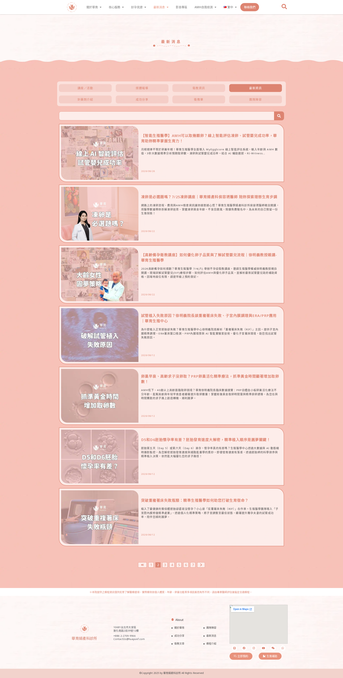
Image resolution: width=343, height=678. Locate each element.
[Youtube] (263, 648)
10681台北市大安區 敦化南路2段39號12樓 (126, 629)
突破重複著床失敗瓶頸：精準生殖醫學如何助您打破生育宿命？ (195, 500)
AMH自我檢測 (204, 7)
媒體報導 (142, 88)
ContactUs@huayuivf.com (129, 639)
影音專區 (181, 7)
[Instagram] (253, 648)
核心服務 (114, 7)
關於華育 (92, 7)
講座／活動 (85, 88)
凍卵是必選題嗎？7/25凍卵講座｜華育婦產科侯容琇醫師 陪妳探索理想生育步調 (209, 196)
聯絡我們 (249, 7)
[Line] (234, 648)
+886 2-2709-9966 (124, 635)
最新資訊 (255, 88)
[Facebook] (244, 648)
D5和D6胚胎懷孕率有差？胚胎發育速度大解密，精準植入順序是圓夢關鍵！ (206, 439)
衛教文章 (179, 643)
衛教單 (198, 99)
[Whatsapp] (282, 648)
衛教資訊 (199, 88)
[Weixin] (273, 648)
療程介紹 (211, 643)
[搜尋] (279, 116)
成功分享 (142, 99)
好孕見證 (137, 7)
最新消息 (159, 7)
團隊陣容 (255, 99)
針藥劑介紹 (85, 99)
